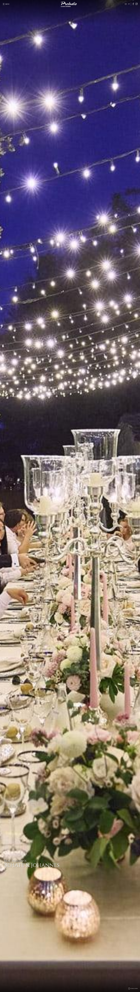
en (126, 4)
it (129, 4)
